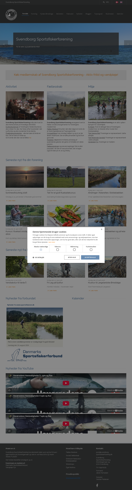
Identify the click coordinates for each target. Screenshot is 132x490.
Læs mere (51, 242)
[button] (38, 257)
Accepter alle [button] (90, 257)
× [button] (101, 229)
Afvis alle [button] (72, 257)
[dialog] (66, 245)
